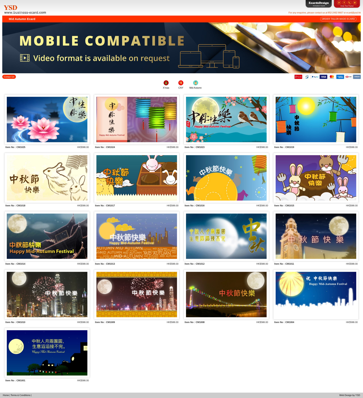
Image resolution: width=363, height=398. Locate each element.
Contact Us (9, 77)
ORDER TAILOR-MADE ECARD (338, 19)
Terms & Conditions (21, 395)
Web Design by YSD (349, 395)
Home (6, 395)
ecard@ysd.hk (353, 12)
